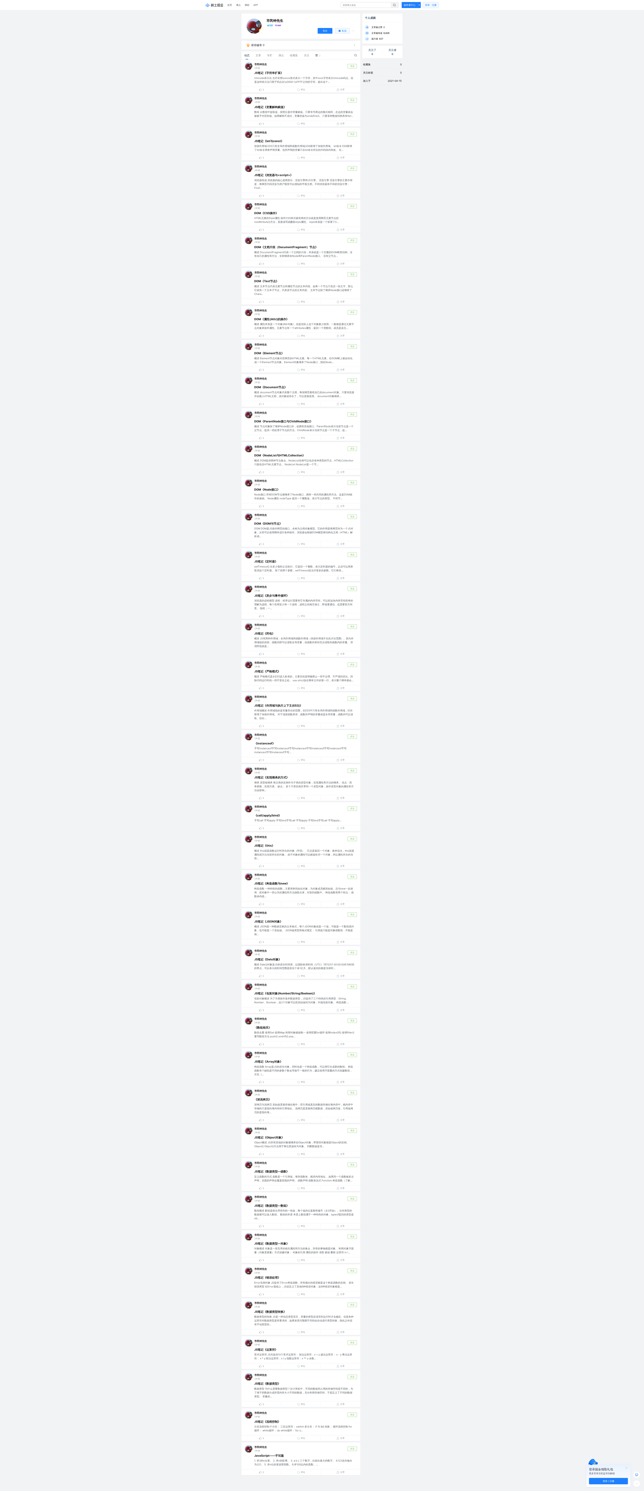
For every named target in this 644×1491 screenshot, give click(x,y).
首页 (229, 5)
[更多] (636, 1483)
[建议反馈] (636, 1475)
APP (255, 5)
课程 (247, 5)
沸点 (238, 5)
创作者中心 (409, 5)
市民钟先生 (260, 64)
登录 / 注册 (608, 1481)
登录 (431, 5)
